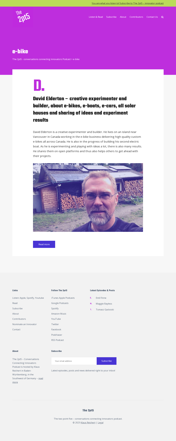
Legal (100, 422)
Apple (23, 297)
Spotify (30, 297)
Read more (44, 244)
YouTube (56, 318)
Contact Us (152, 16)
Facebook (56, 329)
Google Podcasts (59, 303)
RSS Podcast (57, 340)
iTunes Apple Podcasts (63, 297)
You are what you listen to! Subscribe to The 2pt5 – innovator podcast (128, 3)
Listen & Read (96, 16)
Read (14, 303)
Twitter (55, 324)
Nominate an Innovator (24, 324)
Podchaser (56, 334)
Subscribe (111, 16)
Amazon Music (58, 313)
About (123, 16)
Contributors (136, 16)
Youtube (39, 297)
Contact (16, 329)
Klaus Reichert (88, 422)
